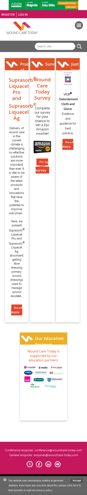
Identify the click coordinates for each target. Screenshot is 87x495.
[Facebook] (39, 466)
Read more (16, 310)
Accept (77, 480)
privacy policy (44, 490)
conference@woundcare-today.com (58, 450)
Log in (23, 14)
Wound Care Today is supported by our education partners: (43, 355)
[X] (29, 466)
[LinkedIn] (48, 466)
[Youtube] (57, 466)
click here (72, 485)
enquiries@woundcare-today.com (56, 455)
